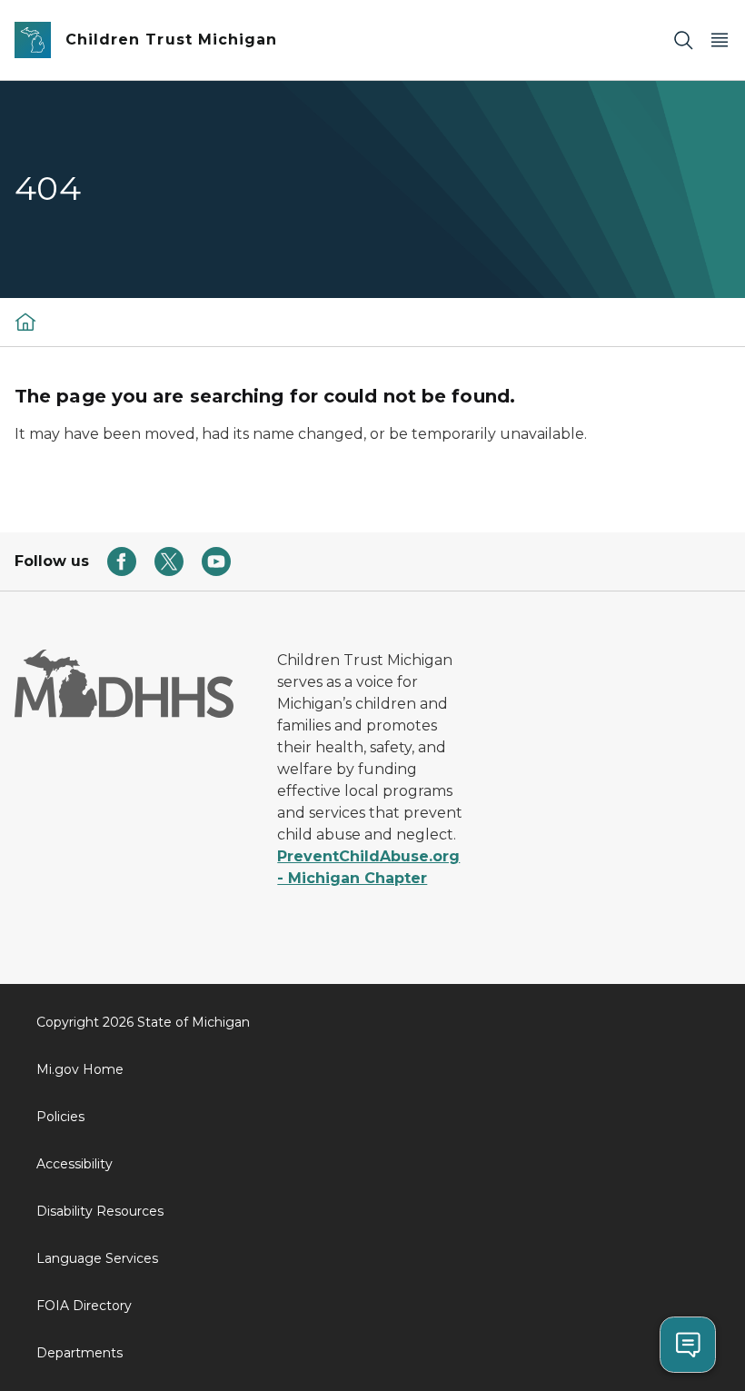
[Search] (683, 40)
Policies (60, 1116)
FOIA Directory (84, 1305)
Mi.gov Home (80, 1069)
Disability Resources (100, 1211)
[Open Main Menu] (719, 40)
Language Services (97, 1258)
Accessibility (74, 1164)
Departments (79, 1353)
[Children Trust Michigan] (25, 321)
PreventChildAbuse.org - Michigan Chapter (368, 867)
